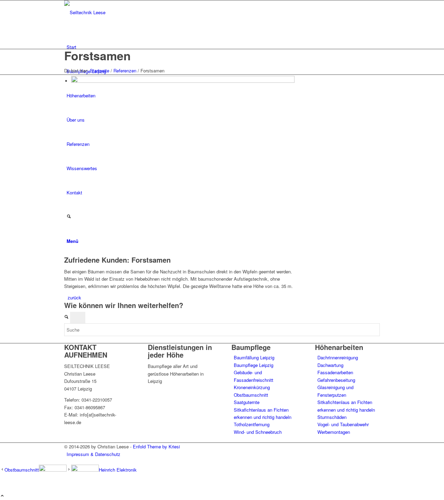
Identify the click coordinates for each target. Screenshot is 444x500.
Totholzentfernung (252, 424)
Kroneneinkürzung (252, 387)
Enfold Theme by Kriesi (156, 446)
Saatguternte (246, 402)
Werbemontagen (333, 432)
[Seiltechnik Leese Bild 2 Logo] (116, 12)
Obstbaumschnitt (251, 395)
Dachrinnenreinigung (337, 357)
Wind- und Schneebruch (258, 432)
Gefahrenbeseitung (336, 380)
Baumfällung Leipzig (254, 357)
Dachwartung (330, 365)
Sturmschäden (332, 417)
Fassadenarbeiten (335, 372)
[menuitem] (223, 47)
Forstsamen (97, 55)
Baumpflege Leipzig (253, 365)
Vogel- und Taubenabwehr (343, 424)
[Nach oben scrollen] (2, 496)
